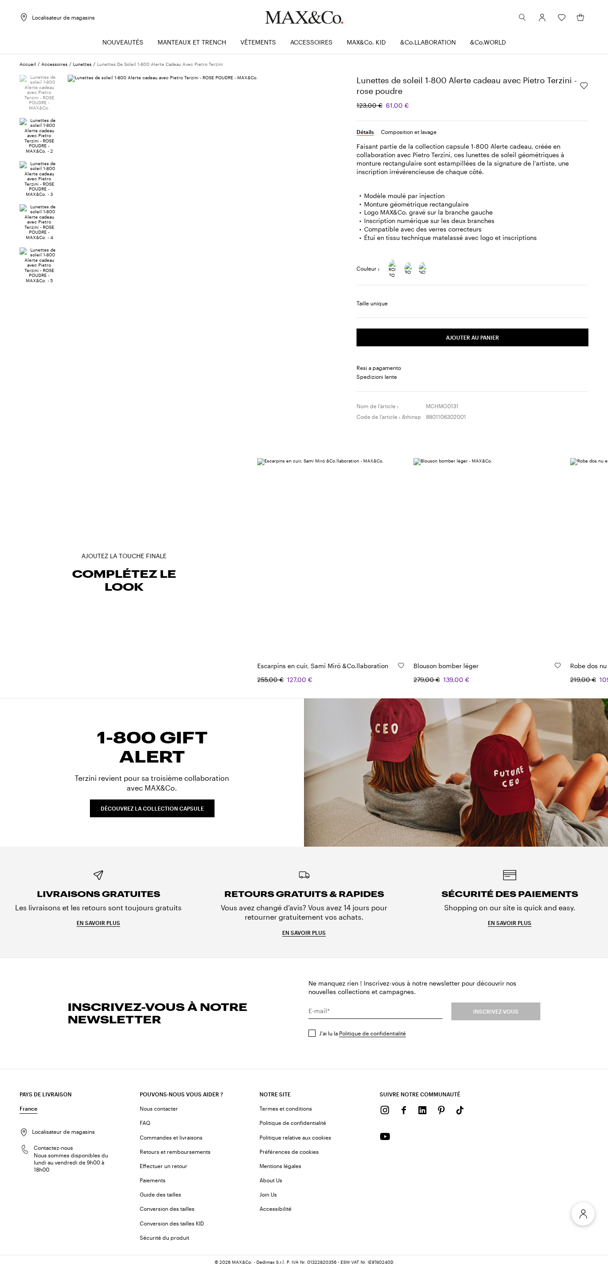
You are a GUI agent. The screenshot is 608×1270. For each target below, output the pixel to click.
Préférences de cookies (289, 1151)
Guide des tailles (160, 1194)
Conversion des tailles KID (172, 1223)
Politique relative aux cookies (295, 1137)
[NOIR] (422, 268)
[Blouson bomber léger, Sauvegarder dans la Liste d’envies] (557, 665)
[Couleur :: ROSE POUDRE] (392, 269)
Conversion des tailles (167, 1208)
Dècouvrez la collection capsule (152, 808)
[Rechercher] (522, 17)
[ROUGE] (408, 268)
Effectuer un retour (163, 1166)
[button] (542, 17)
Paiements (153, 1180)
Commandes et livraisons (171, 1137)
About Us (270, 1180)
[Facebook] (403, 1110)
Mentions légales (280, 1166)
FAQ (145, 1123)
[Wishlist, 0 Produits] (561, 17)
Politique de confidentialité (372, 1033)
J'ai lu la (362, 1033)
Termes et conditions (285, 1108)
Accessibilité (275, 1208)
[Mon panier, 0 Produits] (580, 17)
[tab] (365, 131)
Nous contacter (159, 1108)
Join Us (268, 1194)
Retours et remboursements (175, 1151)
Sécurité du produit (164, 1237)
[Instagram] (385, 1110)
